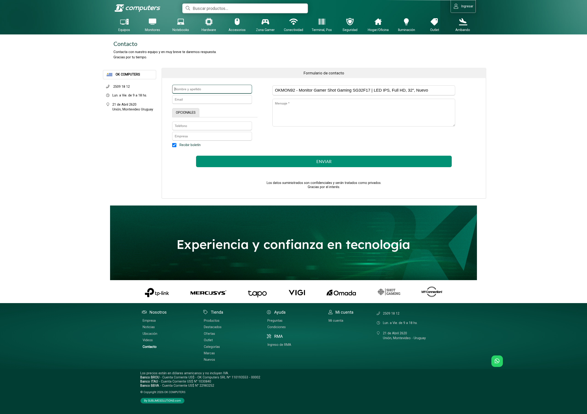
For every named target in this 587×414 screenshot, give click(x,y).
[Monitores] (152, 22)
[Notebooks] (180, 22)
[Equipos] (124, 22)
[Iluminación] (406, 22)
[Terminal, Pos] (321, 22)
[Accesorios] (237, 22)
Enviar (324, 161)
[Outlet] (434, 22)
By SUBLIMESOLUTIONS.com (162, 400)
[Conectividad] (293, 22)
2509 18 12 (121, 87)
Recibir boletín (190, 145)
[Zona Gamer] (265, 22)
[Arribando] (462, 22)
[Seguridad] (350, 22)
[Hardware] (208, 22)
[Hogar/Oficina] (378, 22)
